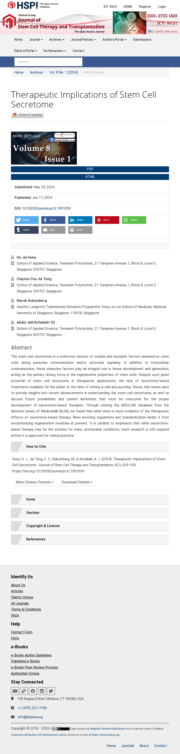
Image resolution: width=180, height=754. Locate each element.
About (144, 746)
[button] (26, 220)
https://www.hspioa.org (106, 734)
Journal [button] (34, 39)
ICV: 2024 (110, 6)
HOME (128, 6)
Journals (127, 746)
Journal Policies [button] (82, 39)
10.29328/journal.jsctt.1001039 (46, 208)
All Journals (20, 603)
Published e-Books (25, 661)
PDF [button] (90, 169)
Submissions (142, 39)
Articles (17, 591)
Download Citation (76, 482)
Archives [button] (55, 39)
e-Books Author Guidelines (31, 655)
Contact (78, 51)
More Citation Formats (34, 482)
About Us (18, 585)
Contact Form (21, 632)
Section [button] (32, 513)
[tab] (90, 447)
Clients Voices (22, 597)
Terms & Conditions (26, 609)
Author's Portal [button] (113, 39)
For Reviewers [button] (53, 51)
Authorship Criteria (25, 673)
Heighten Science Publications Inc (110, 728)
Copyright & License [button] (43, 526)
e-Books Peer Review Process (34, 667)
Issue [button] (30, 499)
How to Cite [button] (36, 446)
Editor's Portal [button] (24, 51)
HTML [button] (90, 177)
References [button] (35, 539)
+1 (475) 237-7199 (32, 708)
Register (145, 6)
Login (162, 6)
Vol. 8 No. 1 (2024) (63, 72)
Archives (36, 72)
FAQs (15, 615)
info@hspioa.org (30, 717)
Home (18, 39)
